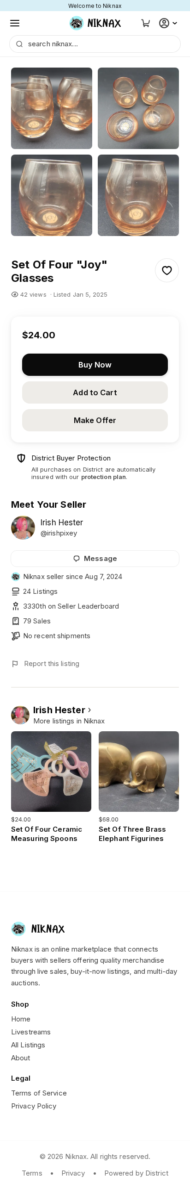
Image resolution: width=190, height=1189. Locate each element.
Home (20, 1019)
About (20, 1057)
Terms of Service (39, 1093)
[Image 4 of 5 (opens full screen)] (138, 195)
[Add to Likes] (167, 270)
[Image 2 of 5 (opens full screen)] (138, 108)
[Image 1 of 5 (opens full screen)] (51, 108)
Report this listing (51, 663)
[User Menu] (169, 23)
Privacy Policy (34, 1106)
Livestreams (31, 1031)
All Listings (28, 1044)
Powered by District (136, 1173)
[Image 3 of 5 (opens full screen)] (51, 195)
